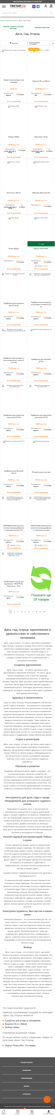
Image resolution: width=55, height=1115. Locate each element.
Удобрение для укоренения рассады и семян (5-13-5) (41, 304)
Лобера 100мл (13, 137)
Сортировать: (34, 43)
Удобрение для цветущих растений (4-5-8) (41, 416)
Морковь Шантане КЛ (41, 193)
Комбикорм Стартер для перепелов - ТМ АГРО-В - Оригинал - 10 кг (14, 583)
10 (44, 611)
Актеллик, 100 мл (14, 193)
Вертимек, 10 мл (41, 137)
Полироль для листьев (41, 472)
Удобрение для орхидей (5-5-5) (41, 360)
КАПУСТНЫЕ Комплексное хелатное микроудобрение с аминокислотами (41, 528)
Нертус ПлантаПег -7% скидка (20, 1045)
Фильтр (14, 43)
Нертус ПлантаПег (41, 248)
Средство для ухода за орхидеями (14, 81)
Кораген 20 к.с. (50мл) (41, 81)
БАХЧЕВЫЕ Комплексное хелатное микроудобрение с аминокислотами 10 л (13, 528)
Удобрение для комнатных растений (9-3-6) (13, 416)
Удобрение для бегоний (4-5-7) (13, 472)
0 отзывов (20, 94)
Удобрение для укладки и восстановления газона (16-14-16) (13, 360)
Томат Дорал (14, 248)
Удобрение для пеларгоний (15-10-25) (14, 304)
